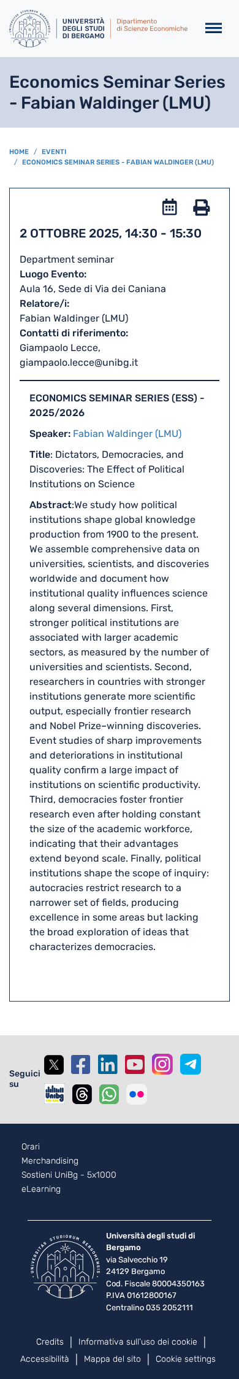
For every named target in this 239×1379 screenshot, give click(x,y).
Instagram (162, 1064)
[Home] (98, 28)
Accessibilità (44, 1359)
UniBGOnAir (54, 1093)
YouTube (135, 1065)
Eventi (54, 152)
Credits (50, 1342)
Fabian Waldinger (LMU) (127, 433)
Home (19, 152)
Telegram (190, 1064)
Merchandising (49, 1161)
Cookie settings (186, 1359)
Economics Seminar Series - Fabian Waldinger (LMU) (118, 162)
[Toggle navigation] (213, 28)
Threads (82, 1094)
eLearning (41, 1189)
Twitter (54, 1065)
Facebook (81, 1065)
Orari (30, 1147)
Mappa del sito (112, 1359)
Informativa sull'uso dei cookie (137, 1342)
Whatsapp (109, 1094)
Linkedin (108, 1065)
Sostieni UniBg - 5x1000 (68, 1175)
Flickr (136, 1094)
